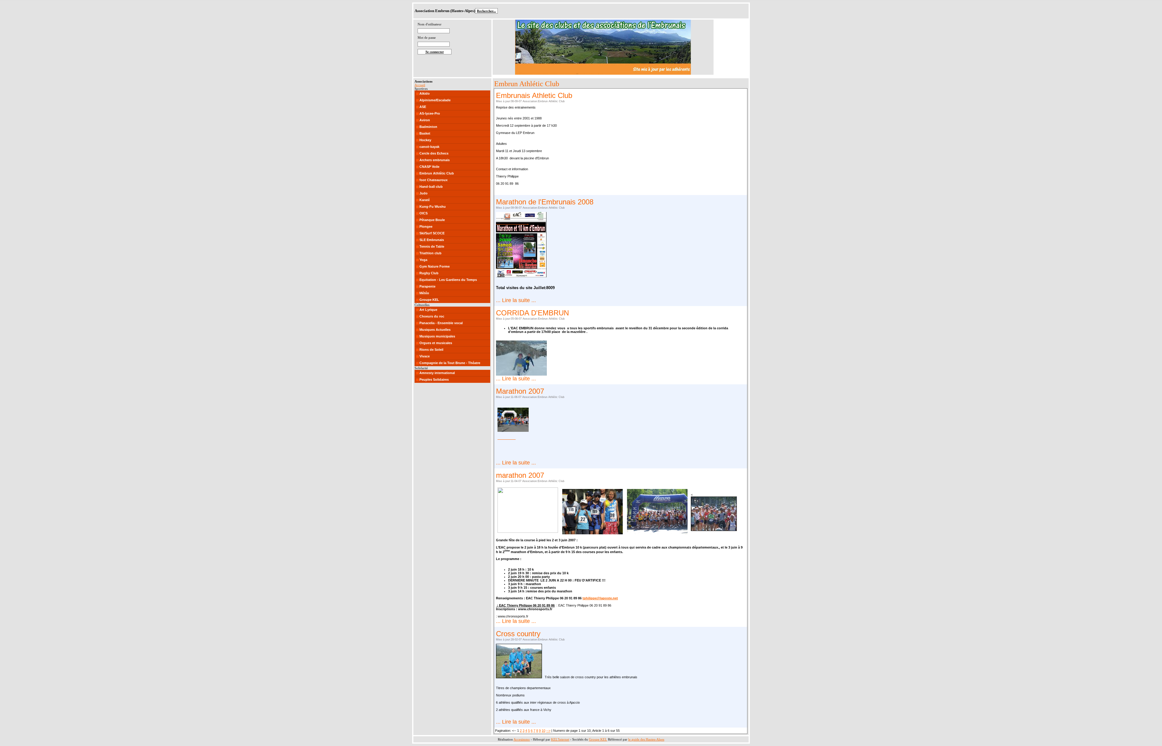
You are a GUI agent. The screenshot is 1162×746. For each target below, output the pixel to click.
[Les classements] (506, 438)
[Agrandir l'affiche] (521, 276)
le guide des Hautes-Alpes (646, 739)
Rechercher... (486, 11)
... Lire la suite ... (516, 300)
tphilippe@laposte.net (600, 598)
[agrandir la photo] (521, 357)
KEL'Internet (560, 739)
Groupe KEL (598, 739)
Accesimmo (522, 739)
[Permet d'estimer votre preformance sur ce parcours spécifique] (527, 531)
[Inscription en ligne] (592, 533)
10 (543, 730)
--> (548, 730)
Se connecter (434, 52)
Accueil (420, 85)
